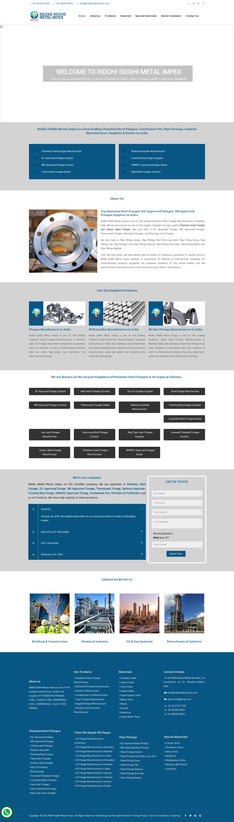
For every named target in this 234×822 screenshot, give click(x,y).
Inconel (124, 708)
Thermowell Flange (108, 488)
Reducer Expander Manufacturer (148, 151)
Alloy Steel (126, 686)
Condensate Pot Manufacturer (92, 695)
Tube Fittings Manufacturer (90, 699)
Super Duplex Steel (131, 695)
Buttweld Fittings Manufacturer (92, 686)
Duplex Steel (127, 691)
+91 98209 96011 (64, 3)
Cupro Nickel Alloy (130, 716)
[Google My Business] (203, 3)
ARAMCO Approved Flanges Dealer (149, 165)
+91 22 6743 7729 (176, 706)
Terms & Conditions (159, 815)
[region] (117, 73)
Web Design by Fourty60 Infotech (113, 815)
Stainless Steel (129, 678)
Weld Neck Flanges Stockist (146, 172)
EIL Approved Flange (53, 488)
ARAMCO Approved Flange (71, 493)
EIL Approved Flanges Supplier (57, 158)
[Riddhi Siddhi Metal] (48, 16)
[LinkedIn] (198, 3)
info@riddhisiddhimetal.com (94, 3)
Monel (124, 704)
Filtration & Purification (125, 493)
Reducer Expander (133, 488)
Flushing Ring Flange (41, 493)
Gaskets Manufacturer (87, 691)
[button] (4, 73)
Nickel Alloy (127, 699)
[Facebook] (188, 3)
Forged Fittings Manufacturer (91, 703)
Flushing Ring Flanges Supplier (147, 158)
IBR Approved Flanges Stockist (58, 165)
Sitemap (175, 815)
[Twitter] (193, 3)
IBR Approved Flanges (81, 488)
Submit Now (176, 553)
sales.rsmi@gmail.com (179, 699)
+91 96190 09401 (41, 3)
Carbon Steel (127, 682)
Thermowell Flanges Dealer (56, 172)
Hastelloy (126, 712)
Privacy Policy (140, 815)
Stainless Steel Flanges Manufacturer (62, 151)
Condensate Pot (99, 493)
